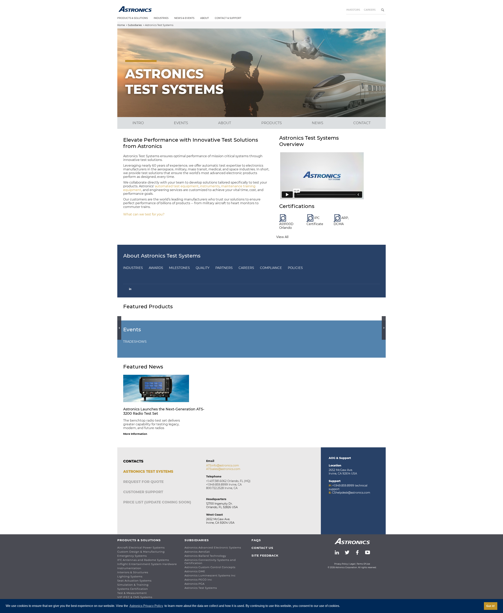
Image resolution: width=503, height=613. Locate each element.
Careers (369, 9)
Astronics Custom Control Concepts (209, 567)
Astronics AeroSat (197, 551)
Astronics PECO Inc (198, 579)
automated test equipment (177, 186)
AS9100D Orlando (286, 226)
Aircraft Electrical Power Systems (141, 547)
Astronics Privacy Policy (146, 605)
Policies (295, 268)
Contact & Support (228, 18)
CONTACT (362, 123)
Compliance (271, 268)
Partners (224, 268)
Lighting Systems (129, 576)
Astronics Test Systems (148, 471)
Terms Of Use (363, 564)
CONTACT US (262, 548)
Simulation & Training (133, 584)
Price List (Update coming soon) (157, 502)
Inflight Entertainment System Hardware (147, 564)
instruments (210, 186)
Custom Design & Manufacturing (141, 551)
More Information (135, 433)
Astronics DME (194, 571)
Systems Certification (132, 588)
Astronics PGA (194, 583)
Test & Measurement (132, 593)
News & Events (184, 18)
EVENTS (181, 123)
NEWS (317, 123)
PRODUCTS (271, 123)
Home (121, 25)
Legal (352, 564)
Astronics (135, 9)
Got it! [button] (490, 605)
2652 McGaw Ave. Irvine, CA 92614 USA (220, 520)
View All (282, 237)
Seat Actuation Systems (134, 580)
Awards (156, 268)
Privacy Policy (341, 564)
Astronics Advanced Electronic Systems (212, 547)
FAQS (256, 540)
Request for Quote (143, 482)
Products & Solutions (132, 18)
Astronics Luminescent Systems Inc (210, 575)
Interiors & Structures (132, 572)
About (204, 18)
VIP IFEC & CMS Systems (134, 597)
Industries (161, 18)
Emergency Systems (132, 555)
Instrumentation (129, 568)
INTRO (138, 123)
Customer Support (143, 492)
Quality (202, 268)
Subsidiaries (135, 25)
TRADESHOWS (135, 341)
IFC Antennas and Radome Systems (143, 559)
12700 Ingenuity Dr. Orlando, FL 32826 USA (222, 505)
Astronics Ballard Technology (205, 555)
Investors (353, 9)
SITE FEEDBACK (265, 555)
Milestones (179, 268)
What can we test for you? (143, 214)
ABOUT (224, 123)
